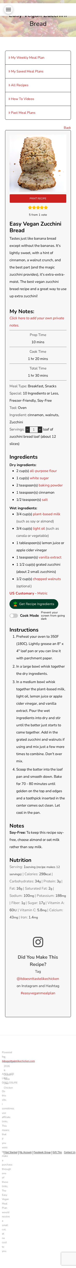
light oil (39, 528)
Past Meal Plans (23, 112)
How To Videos (22, 99)
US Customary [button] (22, 593)
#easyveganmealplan (38, 993)
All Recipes (19, 85)
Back (67, 127)
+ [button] (40, 429)
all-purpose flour (43, 470)
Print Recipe (38, 198)
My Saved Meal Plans (27, 71)
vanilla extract (50, 557)
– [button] (27, 429)
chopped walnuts (47, 578)
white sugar (39, 478)
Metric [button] (42, 593)
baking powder (51, 485)
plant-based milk (46, 514)
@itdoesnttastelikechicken (38, 978)
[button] (8, 9)
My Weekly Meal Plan (27, 57)
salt (45, 499)
